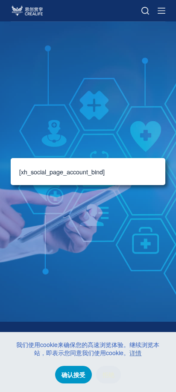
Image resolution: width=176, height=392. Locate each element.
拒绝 (108, 374)
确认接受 (73, 374)
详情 (135, 352)
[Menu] (161, 11)
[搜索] (145, 11)
